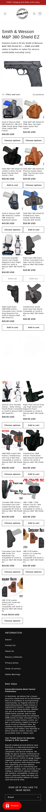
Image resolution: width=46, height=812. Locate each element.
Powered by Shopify (30, 810)
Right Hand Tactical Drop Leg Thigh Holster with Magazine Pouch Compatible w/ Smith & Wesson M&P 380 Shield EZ (33, 410)
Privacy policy (11, 663)
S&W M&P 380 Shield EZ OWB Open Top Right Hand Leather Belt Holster (33, 125)
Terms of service (13, 669)
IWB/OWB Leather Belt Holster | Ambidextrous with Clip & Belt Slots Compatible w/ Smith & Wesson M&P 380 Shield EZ (12, 458)
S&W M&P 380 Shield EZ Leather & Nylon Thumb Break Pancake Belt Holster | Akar (12, 172)
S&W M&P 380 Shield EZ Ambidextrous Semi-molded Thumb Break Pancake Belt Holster (33, 216)
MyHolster (18, 810)
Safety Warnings (12, 674)
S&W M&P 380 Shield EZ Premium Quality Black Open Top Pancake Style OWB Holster (33, 172)
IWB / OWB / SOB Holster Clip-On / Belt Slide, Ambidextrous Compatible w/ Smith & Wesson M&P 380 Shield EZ (33, 507)
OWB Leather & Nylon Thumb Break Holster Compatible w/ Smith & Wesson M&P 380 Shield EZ (33, 362)
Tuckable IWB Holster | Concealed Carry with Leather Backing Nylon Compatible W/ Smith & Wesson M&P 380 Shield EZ (12, 507)
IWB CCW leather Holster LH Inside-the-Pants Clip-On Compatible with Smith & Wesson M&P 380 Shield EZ (33, 556)
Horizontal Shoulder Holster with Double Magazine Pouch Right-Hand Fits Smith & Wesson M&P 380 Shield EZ (12, 263)
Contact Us (10, 645)
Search (8, 640)
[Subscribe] (38, 797)
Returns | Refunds (13, 657)
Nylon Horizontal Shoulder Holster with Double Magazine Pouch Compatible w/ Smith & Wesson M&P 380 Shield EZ (12, 363)
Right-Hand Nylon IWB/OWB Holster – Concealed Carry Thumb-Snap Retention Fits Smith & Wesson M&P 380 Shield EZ (12, 312)
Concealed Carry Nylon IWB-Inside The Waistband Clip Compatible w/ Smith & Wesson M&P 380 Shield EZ (12, 556)
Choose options (12, 140)
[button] (5, 14)
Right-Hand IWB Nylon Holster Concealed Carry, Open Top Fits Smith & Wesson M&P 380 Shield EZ (33, 262)
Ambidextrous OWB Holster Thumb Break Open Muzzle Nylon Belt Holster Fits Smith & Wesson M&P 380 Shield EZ (33, 458)
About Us (9, 651)
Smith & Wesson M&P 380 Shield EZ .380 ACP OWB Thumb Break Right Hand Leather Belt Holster (12, 126)
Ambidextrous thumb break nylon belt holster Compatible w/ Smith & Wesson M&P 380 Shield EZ (33, 311)
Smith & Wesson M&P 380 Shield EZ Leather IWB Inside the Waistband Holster (11, 216)
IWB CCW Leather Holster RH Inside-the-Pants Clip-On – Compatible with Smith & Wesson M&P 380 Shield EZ (12, 605)
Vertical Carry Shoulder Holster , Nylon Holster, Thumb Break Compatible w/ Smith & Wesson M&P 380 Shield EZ (12, 409)
